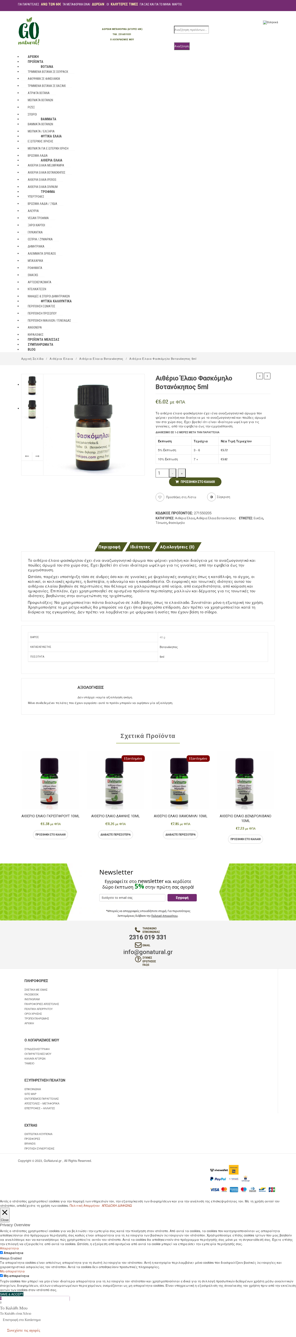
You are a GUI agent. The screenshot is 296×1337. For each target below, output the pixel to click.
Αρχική (29, 1023)
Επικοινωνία (32, 1089)
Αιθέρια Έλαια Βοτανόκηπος (101, 359)
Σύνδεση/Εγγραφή (37, 1049)
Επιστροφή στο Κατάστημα (22, 1320)
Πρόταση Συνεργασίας (39, 1148)
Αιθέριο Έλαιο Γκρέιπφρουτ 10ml (50, 816)
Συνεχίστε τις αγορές (23, 1330)
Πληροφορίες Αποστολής (41, 1004)
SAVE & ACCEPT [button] (11, 1294)
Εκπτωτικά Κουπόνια (38, 1134)
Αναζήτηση (181, 46)
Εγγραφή (182, 897)
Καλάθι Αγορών (35, 1058)
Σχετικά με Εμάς (35, 989)
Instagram (32, 999)
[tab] (110, 546)
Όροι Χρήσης (33, 1013)
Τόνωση (161, 522)
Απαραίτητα (13, 1253)
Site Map (30, 1094)
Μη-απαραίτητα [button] (12, 1271)
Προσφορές (32, 1138)
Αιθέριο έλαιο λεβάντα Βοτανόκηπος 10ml (260, 376)
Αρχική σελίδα (32, 359)
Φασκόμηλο (176, 522)
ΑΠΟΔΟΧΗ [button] (109, 1205)
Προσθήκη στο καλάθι (198, 482)
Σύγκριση (68, 834)
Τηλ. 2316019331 (122, 34)
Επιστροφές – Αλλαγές (39, 1108)
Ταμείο (29, 1063)
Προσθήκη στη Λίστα (180, 497)
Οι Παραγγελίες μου (37, 1053)
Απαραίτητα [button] (9, 1248)
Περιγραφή (109, 547)
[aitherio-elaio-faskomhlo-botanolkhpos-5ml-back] (32, 408)
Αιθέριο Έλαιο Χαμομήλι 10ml (180, 816)
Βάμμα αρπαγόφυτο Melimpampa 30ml (267, 376)
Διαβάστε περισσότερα (116, 834)
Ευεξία (258, 518)
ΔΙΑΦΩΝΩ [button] (125, 1205)
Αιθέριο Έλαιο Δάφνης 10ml (115, 816)
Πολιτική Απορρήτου (164, 916)
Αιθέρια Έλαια (61, 359)
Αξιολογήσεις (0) (177, 547)
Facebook (31, 994)
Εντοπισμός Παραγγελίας (41, 1098)
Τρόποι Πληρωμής (36, 1018)
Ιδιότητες (140, 547)
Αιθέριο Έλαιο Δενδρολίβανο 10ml (245, 818)
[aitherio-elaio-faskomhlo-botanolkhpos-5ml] (94, 424)
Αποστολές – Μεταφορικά (41, 1103)
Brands (30, 1143)
